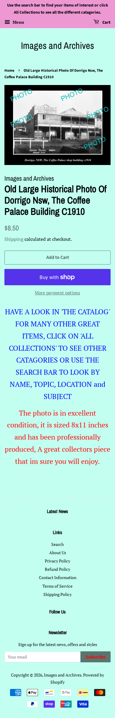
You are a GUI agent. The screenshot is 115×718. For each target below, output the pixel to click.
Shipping (13, 239)
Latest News (57, 511)
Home (9, 70)
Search (57, 544)
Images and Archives (57, 45)
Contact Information (57, 577)
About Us (57, 552)
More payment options (57, 293)
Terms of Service (57, 586)
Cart (106, 22)
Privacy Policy (57, 561)
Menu (18, 22)
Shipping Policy (57, 594)
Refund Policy (57, 569)
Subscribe (96, 657)
